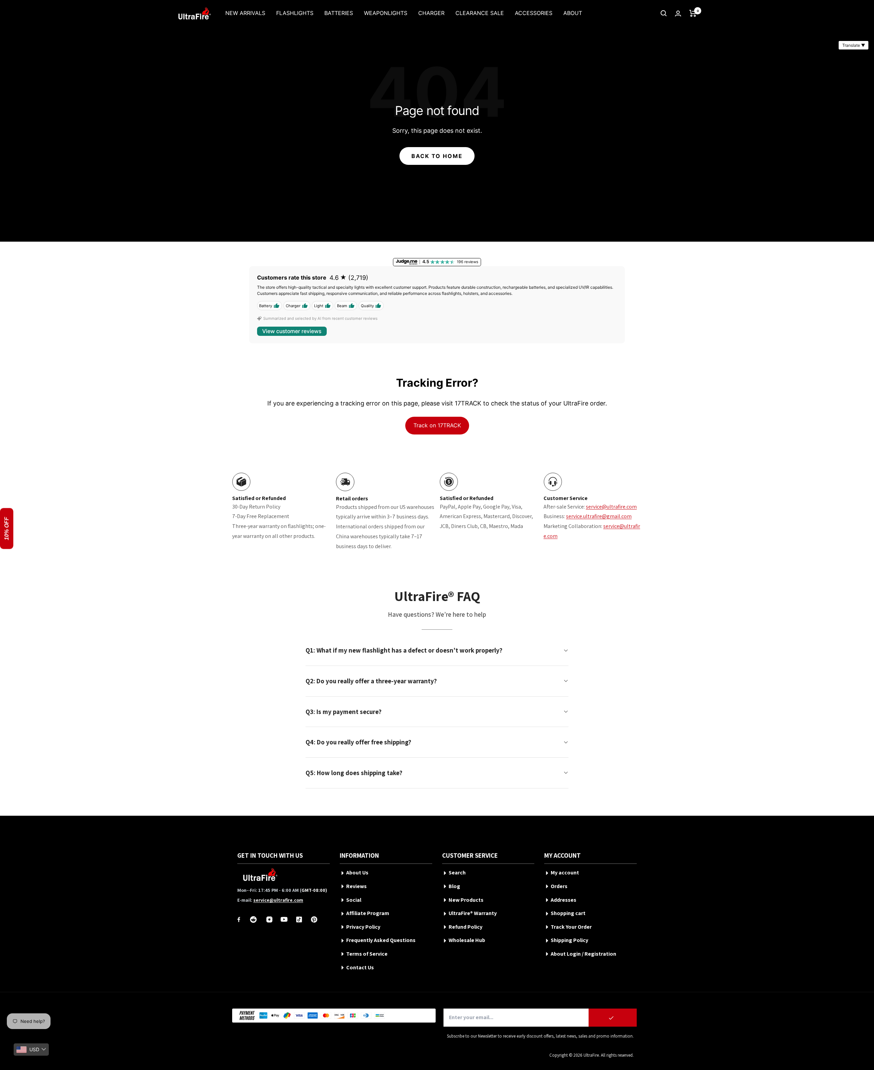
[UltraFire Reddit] (253, 919)
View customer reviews (291, 331)
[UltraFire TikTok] (299, 919)
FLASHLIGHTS (294, 13)
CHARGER (431, 13)
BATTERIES (338, 13)
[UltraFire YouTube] (284, 919)
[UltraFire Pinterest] (314, 919)
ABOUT (572, 13)
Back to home (437, 156)
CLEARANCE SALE (479, 13)
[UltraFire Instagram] (269, 919)
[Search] (664, 13)
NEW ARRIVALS (245, 13)
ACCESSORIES (533, 13)
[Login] (678, 13)
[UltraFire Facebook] (238, 919)
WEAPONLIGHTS (385, 13)
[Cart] (692, 13)
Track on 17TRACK (437, 425)
